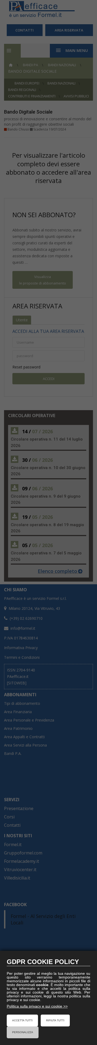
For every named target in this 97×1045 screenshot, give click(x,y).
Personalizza (22, 1032)
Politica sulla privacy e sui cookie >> (37, 1006)
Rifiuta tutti (55, 1020)
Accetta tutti (22, 1020)
